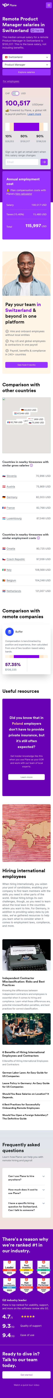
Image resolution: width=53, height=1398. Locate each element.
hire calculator (23, 193)
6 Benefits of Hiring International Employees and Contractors (23, 1054)
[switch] (15, 93)
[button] (23, 414)
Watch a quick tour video (26, 1385)
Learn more (34, 114)
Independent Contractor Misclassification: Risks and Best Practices (23, 981)
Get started (26, 1374)
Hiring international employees (23, 873)
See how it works (26, 364)
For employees (11, 81)
